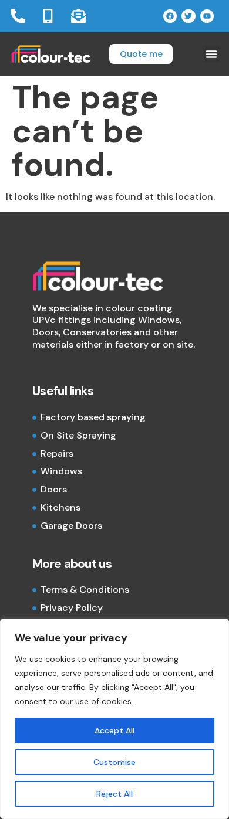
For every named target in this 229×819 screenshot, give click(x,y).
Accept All (114, 730)
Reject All (114, 794)
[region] (114, 719)
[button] (211, 54)
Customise (114, 762)
